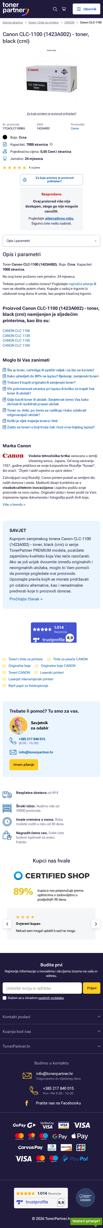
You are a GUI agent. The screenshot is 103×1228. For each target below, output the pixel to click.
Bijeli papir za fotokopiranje (28, 686)
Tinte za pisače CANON (70, 659)
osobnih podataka (51, 998)
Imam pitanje (23, 765)
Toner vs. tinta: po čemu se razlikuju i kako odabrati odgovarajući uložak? (46, 412)
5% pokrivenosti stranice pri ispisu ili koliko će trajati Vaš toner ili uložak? (51, 391)
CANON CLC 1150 (16, 340)
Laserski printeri (52, 672)
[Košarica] (64, 8)
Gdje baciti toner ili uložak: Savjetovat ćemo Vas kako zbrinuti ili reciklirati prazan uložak (48, 402)
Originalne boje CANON (58, 666)
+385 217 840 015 (32, 739)
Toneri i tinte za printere (43, 22)
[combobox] (51, 240)
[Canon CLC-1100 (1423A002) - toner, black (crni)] (51, 105)
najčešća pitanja (81, 284)
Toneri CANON (19, 672)
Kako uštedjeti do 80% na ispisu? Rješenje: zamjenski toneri (53, 376)
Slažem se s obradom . (36, 998)
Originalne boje (19, 666)
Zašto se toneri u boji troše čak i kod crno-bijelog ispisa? (51, 427)
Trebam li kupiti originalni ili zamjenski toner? (41, 382)
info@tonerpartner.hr (36, 752)
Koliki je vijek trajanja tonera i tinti (32, 421)
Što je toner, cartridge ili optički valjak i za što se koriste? (50, 370)
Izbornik (89, 9)
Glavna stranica (13, 22)
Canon (75, 128)
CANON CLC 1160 (16, 345)
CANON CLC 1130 (16, 336)
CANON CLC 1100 (16, 331)
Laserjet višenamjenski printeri (30, 679)
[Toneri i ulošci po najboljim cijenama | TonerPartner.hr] (16, 9)
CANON (69, 22)
